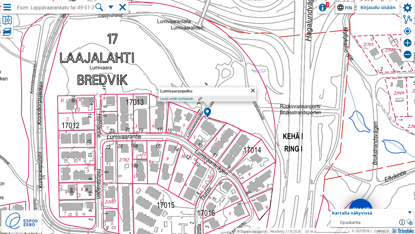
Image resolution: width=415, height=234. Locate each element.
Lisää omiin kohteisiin (176, 99)
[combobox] (56, 8)
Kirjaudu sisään (378, 7)
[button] (207, 113)
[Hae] (99, 7)
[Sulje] (253, 90)
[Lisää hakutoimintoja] (111, 7)
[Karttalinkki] (200, 99)
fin (348, 8)
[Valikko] (7, 7)
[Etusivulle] (22, 228)
